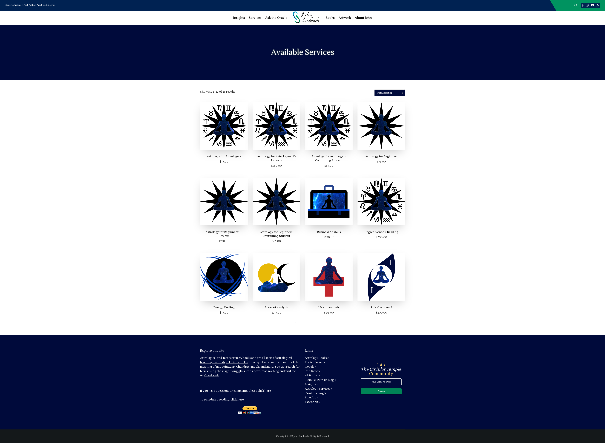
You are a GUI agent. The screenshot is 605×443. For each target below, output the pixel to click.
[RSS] (597, 5)
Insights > (311, 384)
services (235, 358)
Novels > (311, 367)
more (269, 367)
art (259, 358)
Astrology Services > (319, 389)
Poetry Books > (315, 362)
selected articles (237, 362)
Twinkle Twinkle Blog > (320, 380)
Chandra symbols (247, 367)
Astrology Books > (317, 358)
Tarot (226, 358)
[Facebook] (583, 5)
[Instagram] (587, 5)
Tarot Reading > (315, 393)
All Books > (312, 375)
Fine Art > (311, 397)
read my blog (270, 371)
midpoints (223, 367)
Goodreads (211, 375)
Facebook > (312, 402)
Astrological (208, 358)
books (246, 358)
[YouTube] (592, 5)
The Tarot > (312, 371)
